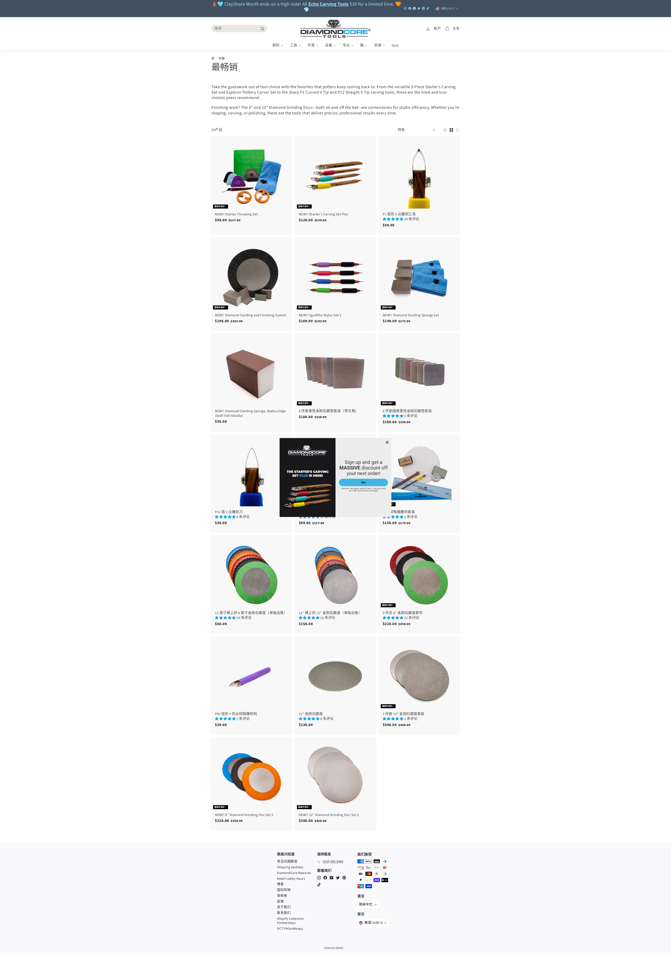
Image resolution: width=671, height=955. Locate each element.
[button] (393, 219)
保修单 (282, 896)
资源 (378, 45)
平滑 (312, 45)
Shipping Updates (290, 867)
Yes (363, 482)
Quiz (395, 45)
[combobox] (239, 28)
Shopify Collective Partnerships (290, 920)
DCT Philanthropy (290, 928)
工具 (294, 45)
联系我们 (284, 913)
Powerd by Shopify (333, 947)
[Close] (387, 442)
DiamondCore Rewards (294, 873)
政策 (280, 901)
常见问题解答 (287, 861)
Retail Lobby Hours (291, 878)
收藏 (222, 58)
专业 (347, 45)
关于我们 (284, 907)
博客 (280, 884)
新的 (276, 45)
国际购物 (284, 890)
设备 (329, 45)
